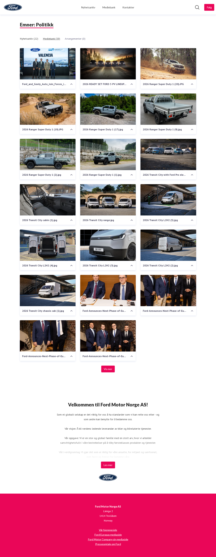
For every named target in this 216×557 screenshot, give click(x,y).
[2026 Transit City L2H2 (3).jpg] (108, 245)
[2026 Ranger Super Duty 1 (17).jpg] (108, 109)
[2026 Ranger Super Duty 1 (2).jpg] (48, 154)
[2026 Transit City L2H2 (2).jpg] (168, 245)
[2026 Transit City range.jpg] (108, 199)
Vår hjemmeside (108, 530)
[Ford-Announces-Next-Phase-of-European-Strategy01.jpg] (108, 290)
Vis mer (108, 369)
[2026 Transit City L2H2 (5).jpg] (168, 199)
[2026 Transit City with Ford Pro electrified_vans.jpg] (168, 154)
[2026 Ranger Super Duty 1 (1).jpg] (108, 154)
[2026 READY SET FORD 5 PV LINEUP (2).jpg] (108, 63)
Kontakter (128, 7)
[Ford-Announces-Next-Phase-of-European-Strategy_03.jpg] (168, 290)
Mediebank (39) (51, 38)
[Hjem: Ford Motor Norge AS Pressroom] (13, 7)
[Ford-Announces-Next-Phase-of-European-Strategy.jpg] (108, 336)
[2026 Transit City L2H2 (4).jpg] (48, 245)
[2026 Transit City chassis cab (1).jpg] (48, 290)
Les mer (108, 465)
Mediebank (108, 7)
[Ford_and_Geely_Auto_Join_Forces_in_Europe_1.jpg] (48, 63)
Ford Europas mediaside (108, 534)
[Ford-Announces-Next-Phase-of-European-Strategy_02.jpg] (48, 336)
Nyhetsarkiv (88, 7)
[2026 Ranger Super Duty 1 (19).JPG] (48, 109)
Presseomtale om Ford (108, 544)
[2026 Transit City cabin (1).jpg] (48, 199)
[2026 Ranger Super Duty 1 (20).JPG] (168, 63)
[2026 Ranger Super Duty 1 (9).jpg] (168, 109)
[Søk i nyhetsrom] (197, 7)
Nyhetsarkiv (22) (29, 38)
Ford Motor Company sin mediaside (108, 539)
